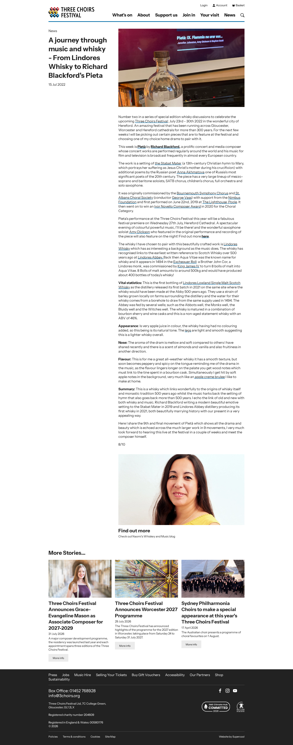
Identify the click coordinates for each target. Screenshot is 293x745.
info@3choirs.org (64, 695)
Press (52, 675)
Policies (53, 736)
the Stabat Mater (168, 163)
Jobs (65, 675)
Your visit (209, 14)
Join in (189, 14)
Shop (219, 675)
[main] (146, 345)
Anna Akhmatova (190, 172)
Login (204, 5)
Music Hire (82, 675)
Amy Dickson (139, 232)
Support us (166, 14)
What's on (122, 14)
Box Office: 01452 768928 (72, 690)
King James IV (188, 266)
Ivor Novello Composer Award (177, 206)
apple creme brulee (209, 377)
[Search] (242, 15)
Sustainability (59, 679)
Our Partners (200, 675)
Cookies (95, 736)
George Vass (181, 198)
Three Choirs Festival (151, 121)
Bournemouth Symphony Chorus (202, 193)
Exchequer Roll (185, 262)
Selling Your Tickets (111, 675)
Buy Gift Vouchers (146, 675)
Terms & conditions (74, 736)
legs (188, 330)
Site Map (110, 736)
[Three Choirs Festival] (71, 12)
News (229, 14)
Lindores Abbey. (150, 257)
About (143, 14)
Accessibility (175, 675)
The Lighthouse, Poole (219, 202)
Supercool (238, 736)
